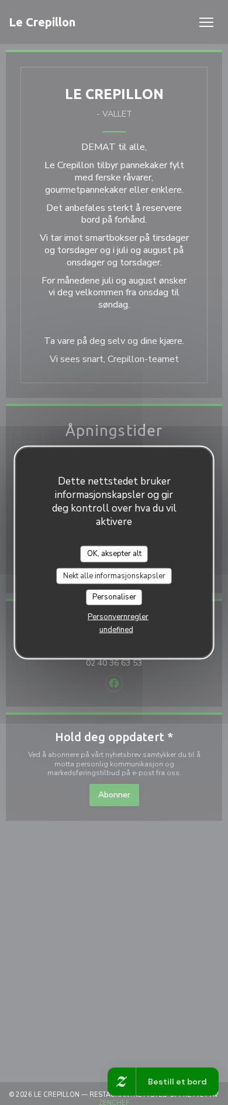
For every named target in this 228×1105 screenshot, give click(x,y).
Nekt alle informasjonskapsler (114, 575)
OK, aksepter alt (114, 553)
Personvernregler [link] (118, 616)
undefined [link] (116, 629)
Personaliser (114, 597)
